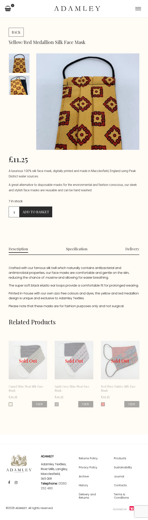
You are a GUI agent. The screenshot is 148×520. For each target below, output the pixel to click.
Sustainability (123, 467)
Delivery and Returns (87, 496)
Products (120, 458)
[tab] (18, 249)
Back (16, 32)
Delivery (132, 248)
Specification (76, 248)
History (83, 485)
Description (18, 248)
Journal (119, 476)
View (39, 404)
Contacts (120, 485)
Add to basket (36, 212)
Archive (84, 476)
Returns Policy (88, 458)
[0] (8, 9)
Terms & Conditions (121, 496)
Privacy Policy (88, 467)
